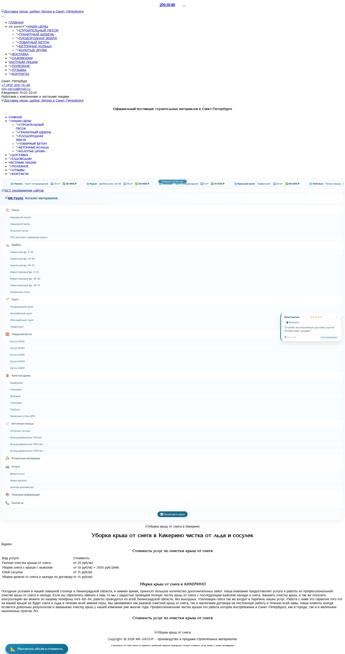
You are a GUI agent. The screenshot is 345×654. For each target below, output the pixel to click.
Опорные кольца (20, 430)
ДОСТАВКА (20, 54)
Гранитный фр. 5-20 (21, 252)
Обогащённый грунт (22, 320)
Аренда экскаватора (22, 487)
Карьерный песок (20, 217)
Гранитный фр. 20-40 (22, 258)
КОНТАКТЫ (20, 74)
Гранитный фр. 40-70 (22, 265)
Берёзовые (16, 382)
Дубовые (15, 396)
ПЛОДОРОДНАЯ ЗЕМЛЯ (38, 38)
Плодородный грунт (22, 306)
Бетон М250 (17, 348)
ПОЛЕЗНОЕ (21, 66)
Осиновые (16, 402)
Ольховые (16, 389)
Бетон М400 (17, 368)
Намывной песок (20, 223)
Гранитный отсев (20, 291)
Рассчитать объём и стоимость (36, 648)
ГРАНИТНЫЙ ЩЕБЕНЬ (36, 34)
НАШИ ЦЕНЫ (37, 26)
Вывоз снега (17, 473)
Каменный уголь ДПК (22, 416)
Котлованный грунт (21, 313)
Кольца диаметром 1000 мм (26, 444)
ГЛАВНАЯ (16, 22)
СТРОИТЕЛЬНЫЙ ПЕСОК (38, 30)
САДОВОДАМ (22, 58)
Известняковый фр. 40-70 (25, 285)
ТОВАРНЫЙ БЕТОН (34, 42)
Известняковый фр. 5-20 (24, 272)
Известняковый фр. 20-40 (25, 278)
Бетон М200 (17, 341)
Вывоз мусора (18, 480)
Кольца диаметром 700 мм (26, 437)
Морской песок (19, 230)
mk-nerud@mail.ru (16, 89)
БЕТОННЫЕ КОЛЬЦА (35, 46)
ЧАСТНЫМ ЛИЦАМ (23, 62)
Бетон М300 (17, 354)
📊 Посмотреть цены (172, 514)
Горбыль (15, 409)
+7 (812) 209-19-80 (15, 85)
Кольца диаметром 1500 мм (26, 450)
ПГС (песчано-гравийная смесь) (28, 237)
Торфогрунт (17, 326)
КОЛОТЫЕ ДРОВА (33, 50)
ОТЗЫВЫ (19, 70)
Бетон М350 (17, 361)
